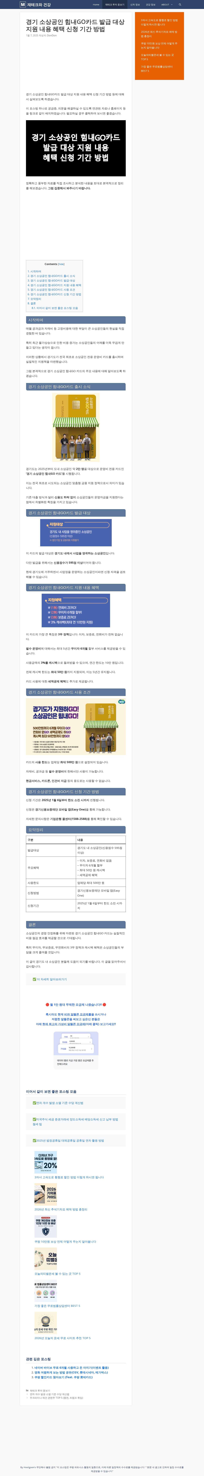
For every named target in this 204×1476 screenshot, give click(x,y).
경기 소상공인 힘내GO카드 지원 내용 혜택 (54, 285)
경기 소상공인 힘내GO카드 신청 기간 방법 (54, 294)
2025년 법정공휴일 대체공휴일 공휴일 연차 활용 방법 (70, 1140)
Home (96, 4)
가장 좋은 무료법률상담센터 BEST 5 (57, 1306)
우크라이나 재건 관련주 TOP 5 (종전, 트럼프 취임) (56, 1397)
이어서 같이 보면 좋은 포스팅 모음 (55, 308)
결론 (32, 303)
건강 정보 (150, 4)
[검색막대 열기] (180, 4)
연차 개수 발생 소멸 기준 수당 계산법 (59, 1103)
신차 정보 (135, 4)
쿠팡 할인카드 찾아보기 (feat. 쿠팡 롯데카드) (63, 1377)
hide (61, 264)
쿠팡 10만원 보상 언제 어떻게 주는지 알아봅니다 (65, 1242)
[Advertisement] (76, 65)
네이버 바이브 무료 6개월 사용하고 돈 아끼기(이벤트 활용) (71, 1368)
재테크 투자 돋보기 (114, 4)
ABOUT (165, 4)
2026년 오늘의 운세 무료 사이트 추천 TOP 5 (62, 1338)
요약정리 (34, 299)
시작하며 (34, 271)
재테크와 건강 (39, 4)
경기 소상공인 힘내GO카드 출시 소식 (51, 276)
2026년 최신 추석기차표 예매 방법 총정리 (60, 1209)
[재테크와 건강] (23, 4)
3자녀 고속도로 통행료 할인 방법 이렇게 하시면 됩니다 (69, 1177)
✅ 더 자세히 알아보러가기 (50, 979)
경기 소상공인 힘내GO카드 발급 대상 (51, 280)
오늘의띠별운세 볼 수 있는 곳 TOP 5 (57, 1274)
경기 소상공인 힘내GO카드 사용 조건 (51, 289)
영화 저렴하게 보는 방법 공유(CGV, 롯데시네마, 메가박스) (71, 1372)
